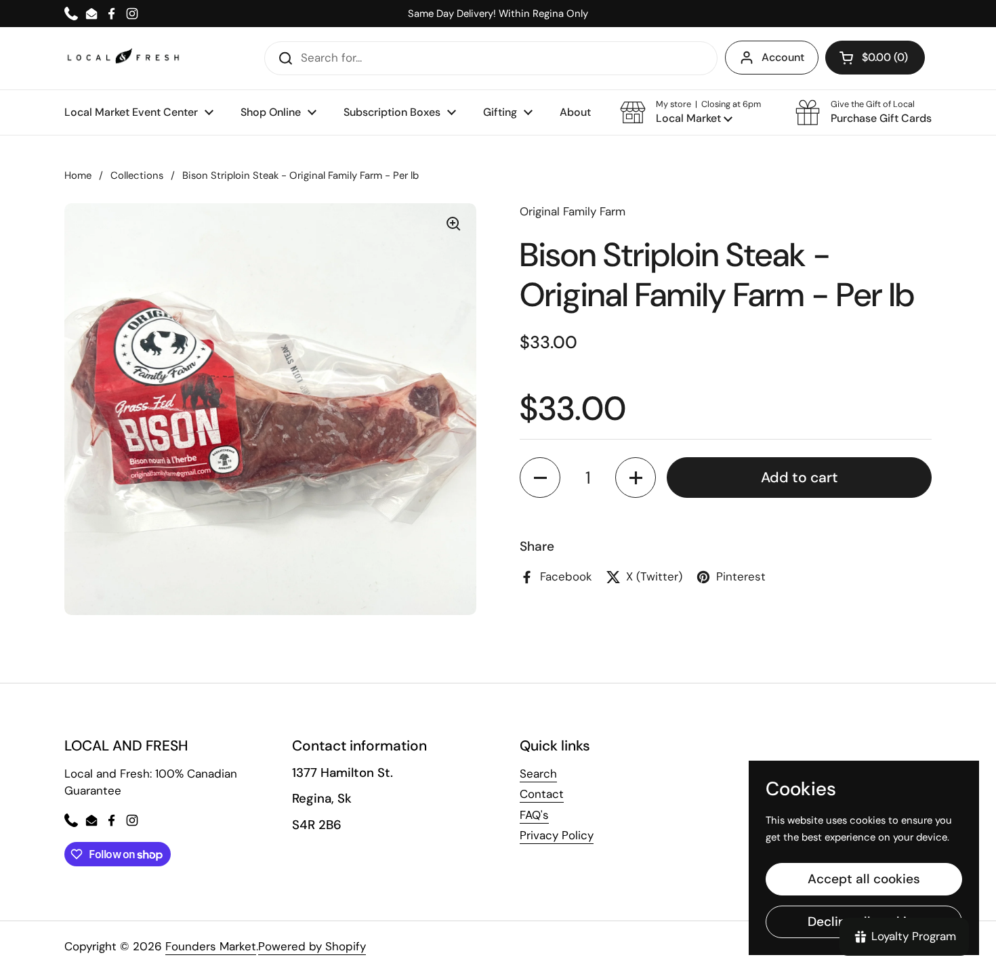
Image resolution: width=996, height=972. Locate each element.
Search (538, 773)
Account (783, 57)
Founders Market (210, 946)
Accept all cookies (864, 878)
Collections (136, 175)
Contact (542, 793)
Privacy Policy (557, 835)
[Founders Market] (123, 58)
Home (77, 175)
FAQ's (534, 814)
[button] (690, 112)
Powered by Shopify (312, 946)
